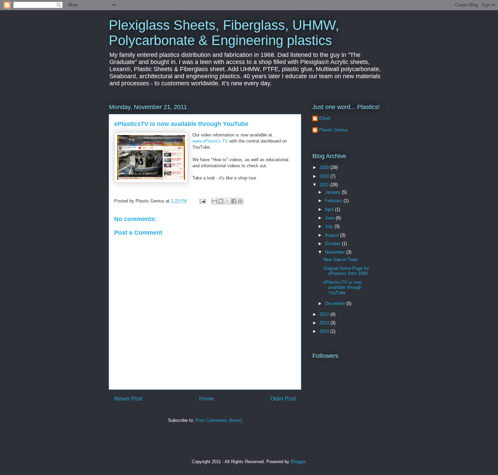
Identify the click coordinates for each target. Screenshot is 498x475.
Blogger (298, 461)
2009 (324, 167)
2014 (324, 331)
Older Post (283, 399)
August (332, 235)
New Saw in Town (340, 259)
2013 (324, 322)
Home (206, 399)
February (334, 200)
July (329, 226)
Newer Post (128, 399)
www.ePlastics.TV (210, 141)
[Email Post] (202, 200)
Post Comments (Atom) (218, 420)
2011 (324, 184)
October (333, 243)
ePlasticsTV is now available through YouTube (181, 124)
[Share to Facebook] (233, 201)
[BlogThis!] (220, 201)
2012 (324, 314)
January (333, 192)
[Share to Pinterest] (240, 201)
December (335, 303)
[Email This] (214, 201)
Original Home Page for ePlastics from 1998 (346, 271)
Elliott (324, 118)
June (330, 217)
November (335, 252)
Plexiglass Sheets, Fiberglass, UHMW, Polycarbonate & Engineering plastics (224, 33)
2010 (324, 176)
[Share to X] (227, 201)
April (330, 209)
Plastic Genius (333, 129)
